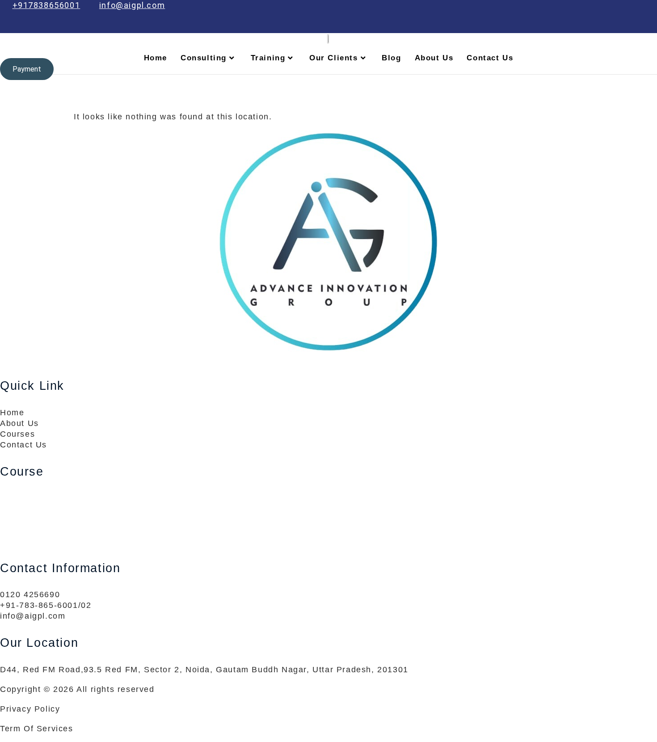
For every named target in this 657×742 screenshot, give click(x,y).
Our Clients (333, 58)
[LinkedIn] (609, 26)
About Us (434, 58)
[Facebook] (571, 26)
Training (268, 58)
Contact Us (490, 58)
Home (155, 58)
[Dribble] (628, 26)
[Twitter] (590, 26)
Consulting (204, 58)
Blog (391, 58)
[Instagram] (647, 26)
